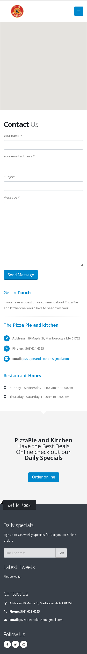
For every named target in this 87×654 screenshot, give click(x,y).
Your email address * (19, 156)
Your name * (13, 135)
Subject (9, 177)
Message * (12, 197)
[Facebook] (7, 644)
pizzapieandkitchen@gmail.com (45, 358)
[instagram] (23, 644)
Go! (61, 553)
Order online (43, 477)
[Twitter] (15, 644)
